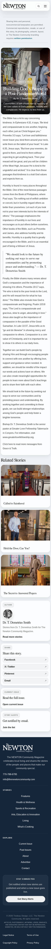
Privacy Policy (33, 943)
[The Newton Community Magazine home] (25, 747)
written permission (23, 38)
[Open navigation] (45, 6)
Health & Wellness (25, 802)
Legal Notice (8, 935)
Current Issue (25, 844)
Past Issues (25, 850)
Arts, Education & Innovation (25, 814)
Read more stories (12, 637)
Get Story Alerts (25, 899)
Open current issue (13, 704)
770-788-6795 (10, 774)
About (25, 856)
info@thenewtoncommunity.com (19, 779)
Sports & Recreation (25, 808)
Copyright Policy (10, 943)
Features (25, 796)
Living (26, 820)
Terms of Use (33, 935)
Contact (25, 868)
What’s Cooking (26, 827)
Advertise (25, 862)
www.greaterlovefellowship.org (18, 437)
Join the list (9, 727)
